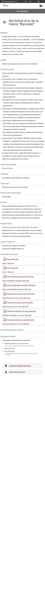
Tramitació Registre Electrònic (20, 366)
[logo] (6, 6)
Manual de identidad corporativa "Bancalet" (21, 285)
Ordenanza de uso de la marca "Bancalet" (21, 294)
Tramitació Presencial (17, 372)
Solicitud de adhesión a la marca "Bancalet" (21, 311)
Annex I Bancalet (12, 268)
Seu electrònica (22, 11)
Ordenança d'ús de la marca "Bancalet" (20, 302)
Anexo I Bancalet (12, 259)
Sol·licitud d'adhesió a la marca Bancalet (20, 320)
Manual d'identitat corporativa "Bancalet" (20, 276)
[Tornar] (5, 22)
